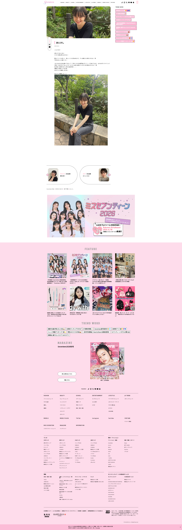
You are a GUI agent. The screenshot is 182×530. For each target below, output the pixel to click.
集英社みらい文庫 (94, 479)
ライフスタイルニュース (113, 398)
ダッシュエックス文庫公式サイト (81, 484)
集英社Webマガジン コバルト (81, 487)
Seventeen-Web (50, 189)
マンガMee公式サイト (79, 458)
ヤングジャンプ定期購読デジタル (65, 458)
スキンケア (62, 411)
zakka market (111, 501)
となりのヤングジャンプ (64, 463)
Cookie (92, 458)
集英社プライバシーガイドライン (69, 511)
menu (137, 3)
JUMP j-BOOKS (78, 481)
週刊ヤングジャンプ (63, 456)
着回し (45, 405)
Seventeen (110, 443)
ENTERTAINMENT (80, 2)
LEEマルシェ (110, 490)
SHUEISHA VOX (111, 488)
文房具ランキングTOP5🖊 (123, 20)
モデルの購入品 (111, 405)
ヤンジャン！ (62, 461)
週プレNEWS (127, 445)
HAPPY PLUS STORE (112, 486)
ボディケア (62, 414)
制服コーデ (78, 402)
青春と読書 (46, 488)
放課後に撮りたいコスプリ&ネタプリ (125, 28)
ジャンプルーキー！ (48, 458)
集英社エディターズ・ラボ (129, 481)
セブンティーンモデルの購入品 (125, 17)
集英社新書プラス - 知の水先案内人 (65, 492)
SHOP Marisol (111, 492)
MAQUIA (110, 449)
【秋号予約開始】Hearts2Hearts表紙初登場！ (125, 23)
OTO (109, 479)
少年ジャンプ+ (47, 451)
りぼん (76, 451)
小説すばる (46, 481)
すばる (45, 479)
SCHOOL (73, 2)
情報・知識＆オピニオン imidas (65, 499)
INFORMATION (80, 425)
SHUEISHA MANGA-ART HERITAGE (115, 481)
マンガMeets (77, 462)
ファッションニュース (48, 398)
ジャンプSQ (46, 445)
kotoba (60, 495)
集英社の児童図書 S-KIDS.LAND (97, 481)
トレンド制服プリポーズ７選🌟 (125, 41)
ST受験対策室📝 (121, 14)
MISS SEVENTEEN (49, 425)
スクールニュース (79, 398)
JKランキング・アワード (113, 402)
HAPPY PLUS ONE (112, 460)
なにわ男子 (94, 402)
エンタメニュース (96, 398)
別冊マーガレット (78, 456)
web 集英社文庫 (47, 486)
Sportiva (126, 449)
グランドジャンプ (63, 465)
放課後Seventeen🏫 (122, 35)
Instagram (95, 418)
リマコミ (77, 460)
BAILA (109, 447)
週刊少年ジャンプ (47, 443)
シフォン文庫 (77, 489)
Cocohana (93, 460)
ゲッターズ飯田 (128, 421)
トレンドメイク (63, 402)
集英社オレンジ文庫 (79, 479)
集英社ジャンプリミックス (49, 462)
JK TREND (94, 2)
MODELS (99, 2)
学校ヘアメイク (79, 405)
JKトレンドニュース (129, 398)
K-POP (93, 405)
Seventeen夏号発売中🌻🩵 (124, 38)
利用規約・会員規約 (82, 511)
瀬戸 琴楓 (66, 189)
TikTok (78, 418)
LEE (109, 453)
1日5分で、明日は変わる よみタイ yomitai (66, 481)
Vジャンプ (46, 447)
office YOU (93, 462)
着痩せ (45, 408)
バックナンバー (63, 428)
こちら (98, 528)
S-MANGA (46, 460)
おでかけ (110, 408)
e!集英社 (61, 497)
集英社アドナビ (127, 479)
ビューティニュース (64, 398)
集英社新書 (61, 489)
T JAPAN (110, 458)
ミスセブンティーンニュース (50, 428)
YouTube (111, 418)
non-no (109, 445)
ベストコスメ (62, 405)
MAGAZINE (63, 425)
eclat (109, 456)
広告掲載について (47, 511)
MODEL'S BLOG (106, 2)
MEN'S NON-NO (111, 462)
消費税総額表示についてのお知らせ (95, 511)
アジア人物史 (46, 490)
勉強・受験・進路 (79, 408)
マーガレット (77, 453)
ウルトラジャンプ (63, 468)
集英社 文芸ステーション (49, 483)
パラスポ (126, 451)
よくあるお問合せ (56, 511)
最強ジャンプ (46, 449)
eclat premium (111, 494)
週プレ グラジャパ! (128, 447)
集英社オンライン (112, 466)
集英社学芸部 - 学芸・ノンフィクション (65, 484)
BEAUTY (67, 2)
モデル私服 (46, 402)
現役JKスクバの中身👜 (122, 32)
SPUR (109, 451)
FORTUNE (113, 2)
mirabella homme (111, 498)
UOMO (109, 464)
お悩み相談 (110, 411)
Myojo (125, 443)
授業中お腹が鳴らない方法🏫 (56, 329)
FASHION (62, 2)
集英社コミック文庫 (48, 464)
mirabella (110, 496)
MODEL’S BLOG (59, 189)
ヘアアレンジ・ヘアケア (65, 408)
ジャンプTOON (47, 453)
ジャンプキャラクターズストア (114, 483)
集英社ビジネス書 (63, 487)
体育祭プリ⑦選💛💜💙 (123, 10)
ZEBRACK (46, 456)
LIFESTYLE (87, 2)
